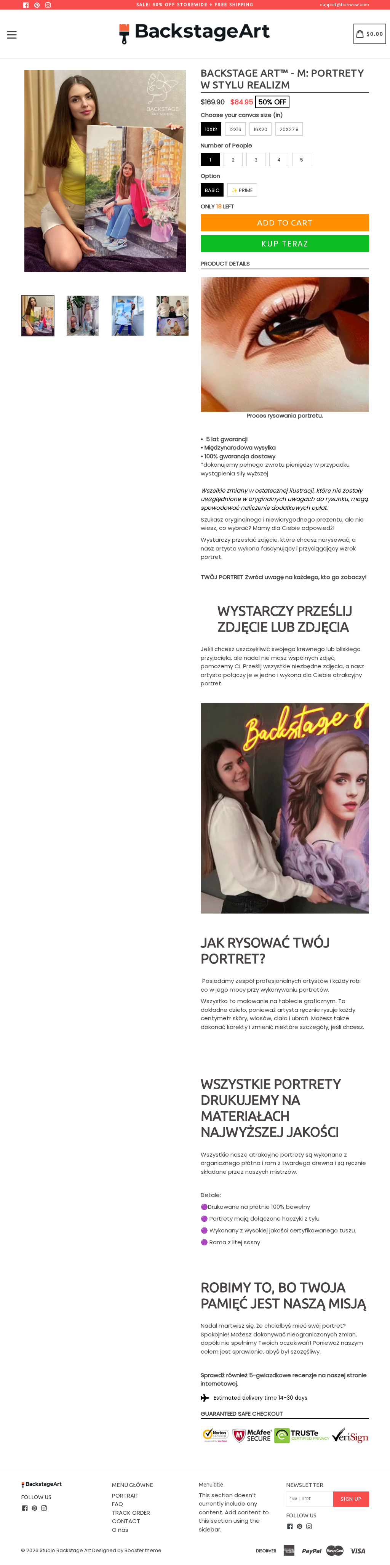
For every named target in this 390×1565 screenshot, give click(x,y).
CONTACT (126, 1521)
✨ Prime (242, 190)
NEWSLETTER (304, 1485)
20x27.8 (289, 129)
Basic (212, 190)
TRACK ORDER (131, 1513)
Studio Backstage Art (65, 1550)
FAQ (117, 1504)
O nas (120, 1530)
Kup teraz (284, 243)
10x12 (211, 129)
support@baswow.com (344, 5)
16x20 (260, 129)
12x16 (235, 129)
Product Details (225, 263)
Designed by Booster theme (126, 1550)
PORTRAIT (125, 1495)
